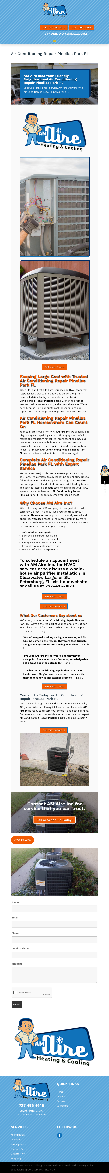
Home (60, 1091)
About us (61, 1096)
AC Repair (16, 1139)
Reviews (61, 1101)
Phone (15, 933)
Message (17, 963)
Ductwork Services (20, 1149)
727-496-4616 (60, 585)
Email (15, 917)
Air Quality (16, 1158)
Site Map (50, 1169)
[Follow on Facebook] (59, 1135)
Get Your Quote (82, 27)
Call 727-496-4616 (54, 27)
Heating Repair (18, 1144)
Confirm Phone (20, 948)
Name (15, 902)
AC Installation (18, 1134)
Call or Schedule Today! (54, 820)
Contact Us (62, 1105)
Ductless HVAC (18, 1153)
